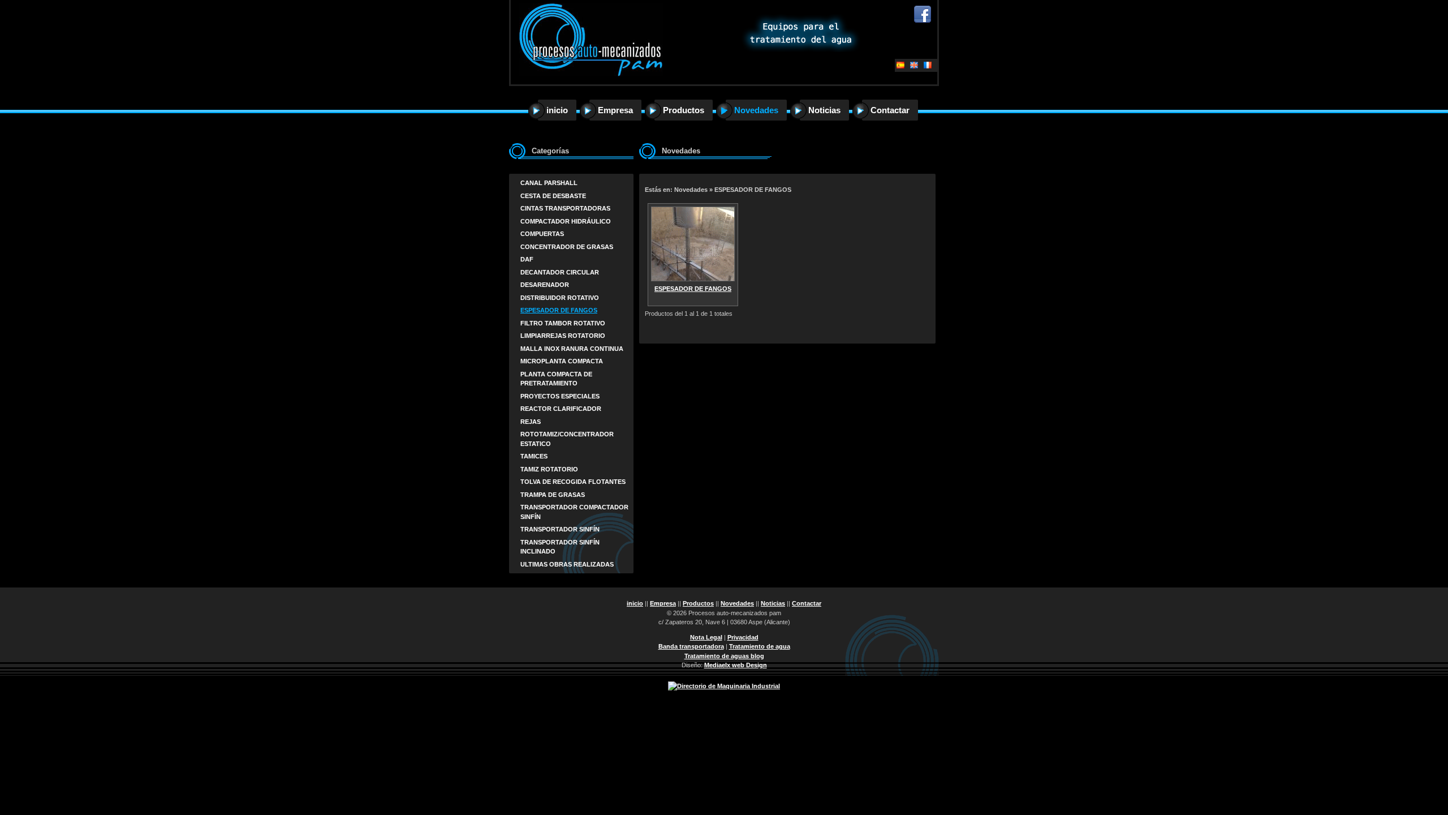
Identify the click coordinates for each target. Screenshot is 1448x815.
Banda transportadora (691, 646)
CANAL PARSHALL (549, 182)
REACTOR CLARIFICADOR (560, 408)
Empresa (615, 110)
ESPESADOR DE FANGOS (558, 310)
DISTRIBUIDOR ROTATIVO (559, 297)
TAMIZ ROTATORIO (549, 469)
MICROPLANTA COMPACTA (561, 361)
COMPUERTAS (542, 233)
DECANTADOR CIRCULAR (559, 272)
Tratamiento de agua (759, 646)
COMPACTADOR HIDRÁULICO (565, 221)
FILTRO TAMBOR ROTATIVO (562, 323)
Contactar (890, 110)
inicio (557, 110)
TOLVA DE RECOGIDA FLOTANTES (573, 481)
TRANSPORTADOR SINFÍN (560, 529)
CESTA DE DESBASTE (553, 195)
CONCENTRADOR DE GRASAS (566, 246)
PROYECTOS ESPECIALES (560, 396)
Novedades (756, 110)
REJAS (530, 421)
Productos (683, 110)
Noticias (824, 110)
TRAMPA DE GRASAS (552, 494)
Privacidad (743, 637)
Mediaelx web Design (735, 665)
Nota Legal (706, 637)
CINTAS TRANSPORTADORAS (565, 208)
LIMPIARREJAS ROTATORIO (562, 335)
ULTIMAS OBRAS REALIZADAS (567, 564)
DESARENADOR (544, 284)
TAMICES (534, 456)
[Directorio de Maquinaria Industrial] (724, 686)
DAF (526, 259)
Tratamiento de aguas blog (724, 656)
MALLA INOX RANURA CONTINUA (571, 348)
